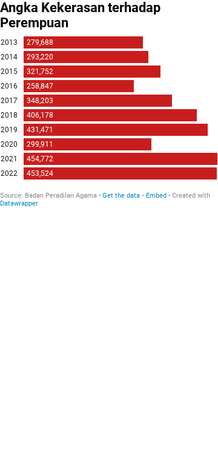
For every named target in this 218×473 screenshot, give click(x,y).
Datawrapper (19, 203)
